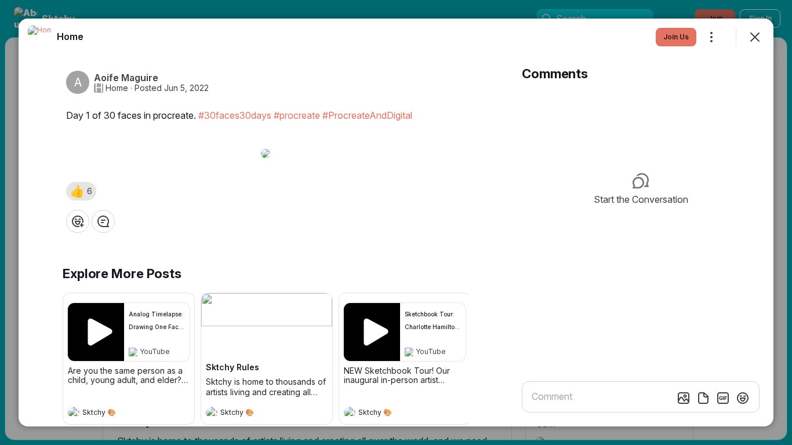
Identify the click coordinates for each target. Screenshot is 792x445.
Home (117, 88)
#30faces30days (234, 115)
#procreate (297, 115)
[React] (78, 221)
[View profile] (73, 412)
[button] (81, 191)
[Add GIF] (723, 398)
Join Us (676, 36)
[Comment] (103, 221)
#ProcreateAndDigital (367, 115)
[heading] (117, 414)
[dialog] (396, 222)
